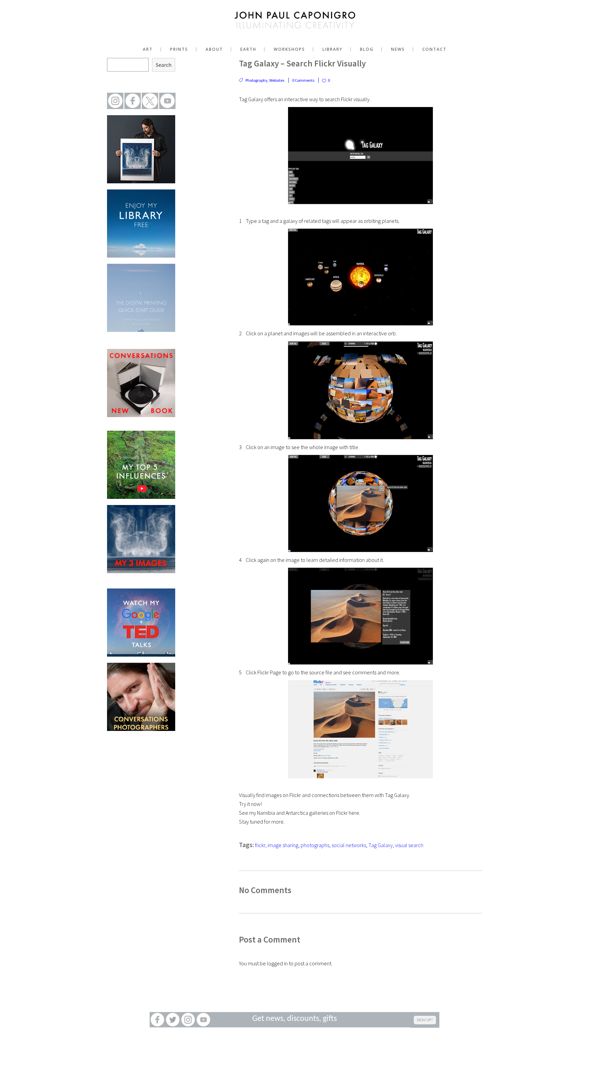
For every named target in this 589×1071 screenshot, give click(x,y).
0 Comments (303, 80)
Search (163, 64)
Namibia (266, 812)
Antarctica (297, 812)
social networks (349, 845)
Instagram (188, 1019)
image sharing (283, 845)
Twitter (172, 1019)
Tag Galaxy (380, 845)
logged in (277, 963)
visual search (409, 845)
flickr (260, 845)
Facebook (157, 1019)
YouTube (203, 1019)
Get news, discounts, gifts (294, 1019)
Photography (256, 80)
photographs (315, 845)
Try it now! (250, 803)
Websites (276, 80)
